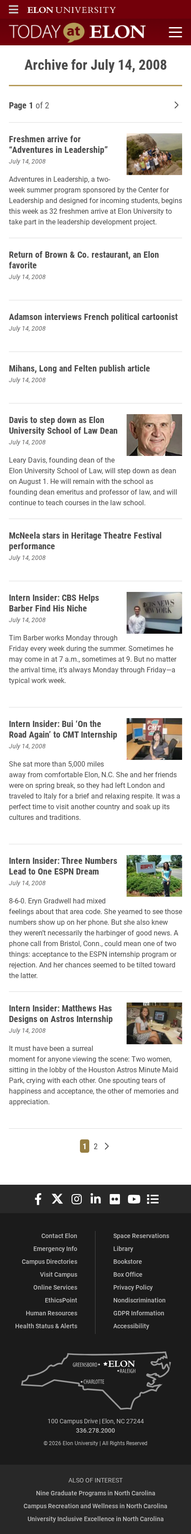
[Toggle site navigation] (174, 32)
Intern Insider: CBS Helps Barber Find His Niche (54, 602)
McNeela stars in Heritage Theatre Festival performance (85, 540)
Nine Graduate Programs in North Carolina (95, 1493)
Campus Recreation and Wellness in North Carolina (95, 1506)
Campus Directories (49, 1261)
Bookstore (127, 1261)
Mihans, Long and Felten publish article (79, 368)
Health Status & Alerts (46, 1326)
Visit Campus (58, 1274)
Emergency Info (55, 1248)
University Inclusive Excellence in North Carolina (96, 1518)
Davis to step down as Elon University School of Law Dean (63, 425)
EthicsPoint (61, 1300)
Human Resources (51, 1313)
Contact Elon (59, 1235)
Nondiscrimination (139, 1300)
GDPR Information (138, 1313)
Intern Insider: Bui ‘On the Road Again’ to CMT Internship (63, 729)
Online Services (55, 1287)
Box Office (128, 1274)
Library (123, 1248)
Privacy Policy (133, 1287)
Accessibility (131, 1326)
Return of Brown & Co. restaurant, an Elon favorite (84, 259)
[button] (13, 9)
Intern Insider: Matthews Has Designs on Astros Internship (61, 1013)
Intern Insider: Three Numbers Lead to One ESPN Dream (63, 866)
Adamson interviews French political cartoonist (93, 316)
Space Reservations (141, 1235)
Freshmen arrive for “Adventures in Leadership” (58, 144)
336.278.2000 (95, 1430)
